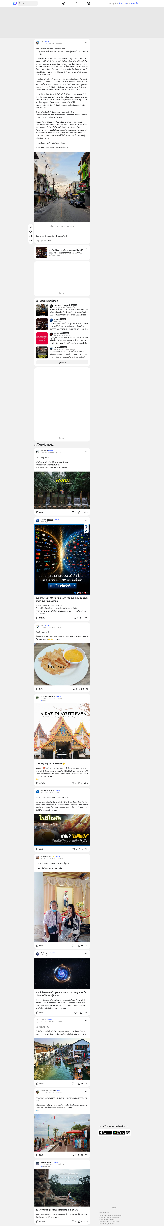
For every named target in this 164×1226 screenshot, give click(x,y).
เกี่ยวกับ (102, 1216)
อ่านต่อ (64, 467)
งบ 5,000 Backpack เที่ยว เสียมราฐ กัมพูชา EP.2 (57, 1209)
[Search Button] (20, 3)
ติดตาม (47, 42)
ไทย (112, 1224)
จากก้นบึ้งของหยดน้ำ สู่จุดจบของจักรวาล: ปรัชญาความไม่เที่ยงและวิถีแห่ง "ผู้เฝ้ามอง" (61, 994)
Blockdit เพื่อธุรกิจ (105, 1224)
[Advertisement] (82, 22)
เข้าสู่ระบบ (122, 3)
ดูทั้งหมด (62, 362)
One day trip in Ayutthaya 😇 (50, 763)
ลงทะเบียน (135, 3)
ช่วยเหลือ (108, 1216)
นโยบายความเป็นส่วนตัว (107, 1220)
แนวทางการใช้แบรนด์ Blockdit (109, 1222)
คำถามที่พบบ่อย (116, 1216)
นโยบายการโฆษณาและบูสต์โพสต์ (109, 1218)
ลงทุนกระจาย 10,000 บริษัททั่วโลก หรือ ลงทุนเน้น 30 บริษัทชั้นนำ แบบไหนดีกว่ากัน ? (62, 599)
